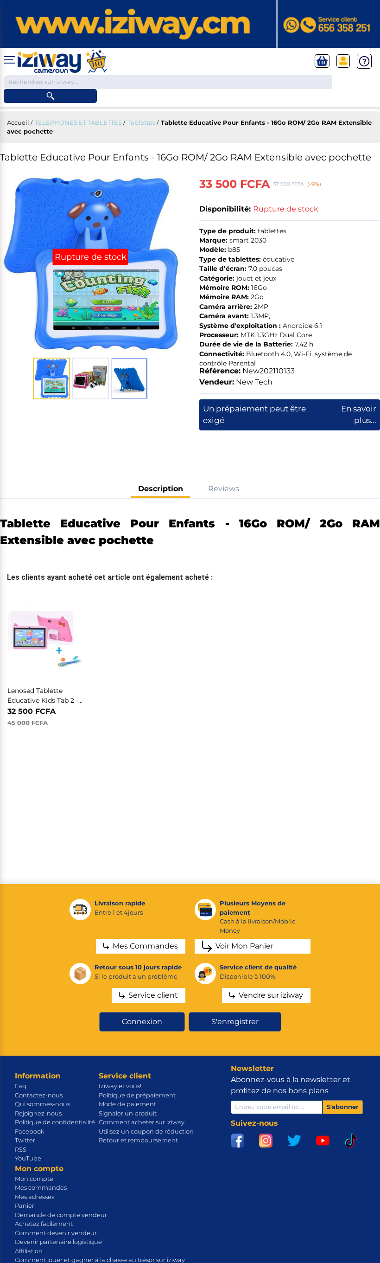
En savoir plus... (358, 414)
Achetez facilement (44, 1223)
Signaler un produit (128, 1113)
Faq (20, 1086)
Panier (24, 1205)
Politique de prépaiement (137, 1095)
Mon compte (34, 1178)
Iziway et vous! (120, 1086)
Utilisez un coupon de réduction (146, 1131)
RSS (20, 1149)
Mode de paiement (127, 1104)
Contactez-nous (39, 1095)
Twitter (25, 1140)
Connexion (142, 1021)
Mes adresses (34, 1196)
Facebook (29, 1131)
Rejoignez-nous (38, 1113)
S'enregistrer (235, 1021)
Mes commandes (41, 1187)
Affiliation (29, 1251)
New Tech (254, 382)
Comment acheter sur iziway (141, 1122)
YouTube (28, 1158)
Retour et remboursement (138, 1140)
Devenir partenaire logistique (58, 1241)
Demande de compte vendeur (61, 1214)
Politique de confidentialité (55, 1122)
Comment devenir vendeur (56, 1233)
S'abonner (343, 1106)
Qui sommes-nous (42, 1104)
